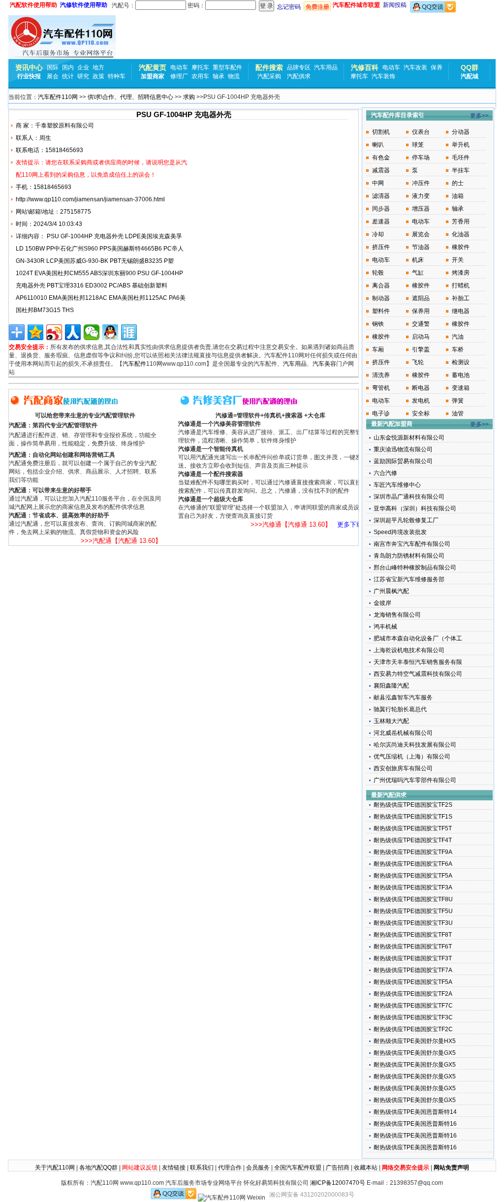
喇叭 (378, 144)
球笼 (418, 144)
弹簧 (458, 400)
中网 (378, 183)
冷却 (378, 234)
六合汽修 (385, 473)
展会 (53, 76)
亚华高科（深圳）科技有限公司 (415, 508)
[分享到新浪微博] (54, 332)
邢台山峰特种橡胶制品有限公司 (415, 567)
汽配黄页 (152, 67)
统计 (68, 76)
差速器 (381, 221)
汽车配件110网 (58, 97)
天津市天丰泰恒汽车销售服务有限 (418, 662)
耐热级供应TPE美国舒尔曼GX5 (415, 1052)
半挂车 (461, 170)
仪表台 (421, 131)
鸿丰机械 (385, 626)
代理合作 (230, 1167)
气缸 (418, 272)
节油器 (421, 247)
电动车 (179, 67)
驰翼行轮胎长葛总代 (400, 709)
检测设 (461, 362)
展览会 (421, 234)
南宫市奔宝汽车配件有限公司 (412, 543)
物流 (234, 76)
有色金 (381, 157)
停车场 (421, 157)
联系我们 (202, 1167)
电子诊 (381, 413)
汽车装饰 (383, 76)
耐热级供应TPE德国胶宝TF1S (413, 816)
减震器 (381, 170)
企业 (83, 67)
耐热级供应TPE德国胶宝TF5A (413, 875)
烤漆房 (461, 272)
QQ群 (469, 67)
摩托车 (200, 67)
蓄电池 (461, 375)
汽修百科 (364, 67)
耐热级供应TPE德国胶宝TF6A (413, 863)
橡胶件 (461, 247)
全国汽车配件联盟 (297, 1167)
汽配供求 (299, 76)
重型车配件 (227, 67)
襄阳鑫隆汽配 (391, 685)
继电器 (461, 311)
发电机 (421, 400)
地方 (98, 67)
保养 (436, 67)
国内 (68, 67)
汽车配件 (134, 363)
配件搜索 (269, 67)
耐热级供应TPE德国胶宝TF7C (413, 1005)
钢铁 (378, 323)
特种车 (117, 76)
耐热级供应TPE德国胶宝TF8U (413, 899)
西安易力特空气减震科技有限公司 (418, 673)
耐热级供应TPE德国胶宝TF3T (413, 958)
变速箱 (461, 387)
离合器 (381, 285)
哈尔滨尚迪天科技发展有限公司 (415, 744)
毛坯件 (461, 157)
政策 (98, 76)
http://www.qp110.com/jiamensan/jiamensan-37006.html (90, 199)
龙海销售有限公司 (397, 614)
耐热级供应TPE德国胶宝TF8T (413, 934)
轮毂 (378, 272)
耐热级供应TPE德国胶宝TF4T (413, 840)
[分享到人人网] (73, 332)
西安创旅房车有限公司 (403, 768)
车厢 (378, 349)
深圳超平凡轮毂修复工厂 (406, 520)
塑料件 (381, 311)
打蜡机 (461, 285)
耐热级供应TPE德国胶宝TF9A (413, 852)
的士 (458, 183)
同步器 (381, 208)
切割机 (381, 131)
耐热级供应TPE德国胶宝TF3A (413, 887)
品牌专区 (299, 67)
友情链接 (174, 1167)
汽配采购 (269, 76)
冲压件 (421, 183)
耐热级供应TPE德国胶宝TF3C (413, 1017)
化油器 (461, 234)
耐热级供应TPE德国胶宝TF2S (413, 804)
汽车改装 (415, 67)
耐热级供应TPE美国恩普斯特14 (415, 1111)
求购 (189, 97)
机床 (418, 259)
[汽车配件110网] (62, 37)
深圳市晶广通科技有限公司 (409, 496)
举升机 (461, 144)
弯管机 (381, 387)
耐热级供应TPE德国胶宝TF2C (413, 1029)
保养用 (421, 311)
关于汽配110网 (55, 1167)
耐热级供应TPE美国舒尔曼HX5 (415, 1041)
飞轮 (418, 362)
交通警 (421, 323)
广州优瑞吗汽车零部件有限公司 (415, 780)
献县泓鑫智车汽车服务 (403, 697)
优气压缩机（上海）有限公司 (412, 756)
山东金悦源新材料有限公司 (409, 437)
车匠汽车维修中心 (397, 484)
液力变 (421, 195)
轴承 (218, 76)
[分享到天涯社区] (129, 332)
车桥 (458, 349)
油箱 (458, 195)
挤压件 (381, 247)
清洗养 (381, 375)
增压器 (421, 208)
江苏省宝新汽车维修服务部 (409, 579)
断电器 (421, 387)
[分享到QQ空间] (35, 332)
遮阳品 (421, 298)
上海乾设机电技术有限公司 (409, 650)
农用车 (200, 76)
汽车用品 (326, 67)
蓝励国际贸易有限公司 (403, 461)
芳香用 (461, 221)
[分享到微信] (91, 332)
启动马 (421, 336)
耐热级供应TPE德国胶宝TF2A (413, 993)
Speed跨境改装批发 (400, 532)
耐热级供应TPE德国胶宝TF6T (413, 946)
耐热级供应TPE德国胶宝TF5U (413, 911)
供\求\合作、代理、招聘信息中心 (130, 97)
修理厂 (179, 76)
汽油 (458, 336)
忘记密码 (289, 6)
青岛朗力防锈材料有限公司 (409, 555)
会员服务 (258, 1167)
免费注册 (317, 6)
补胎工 (461, 298)
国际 (53, 67)
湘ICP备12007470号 (337, 1182)
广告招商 (337, 1167)
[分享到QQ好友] (110, 332)
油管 (458, 413)
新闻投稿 (395, 4)
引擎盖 (421, 349)
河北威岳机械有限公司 (403, 732)
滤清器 (381, 195)
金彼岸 (382, 603)
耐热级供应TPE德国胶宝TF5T (413, 828)
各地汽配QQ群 (98, 1167)
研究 (83, 76)
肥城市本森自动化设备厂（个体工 (418, 638)
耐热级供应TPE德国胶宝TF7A (413, 970)
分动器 (461, 131)
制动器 (381, 298)
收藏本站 (366, 1167)
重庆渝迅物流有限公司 (403, 449)
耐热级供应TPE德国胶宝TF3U (413, 922)
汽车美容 (324, 363)
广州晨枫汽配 (391, 591)
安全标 (421, 413)
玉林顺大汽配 (391, 721)
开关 (458, 259)
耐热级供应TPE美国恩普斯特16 (415, 1123)
